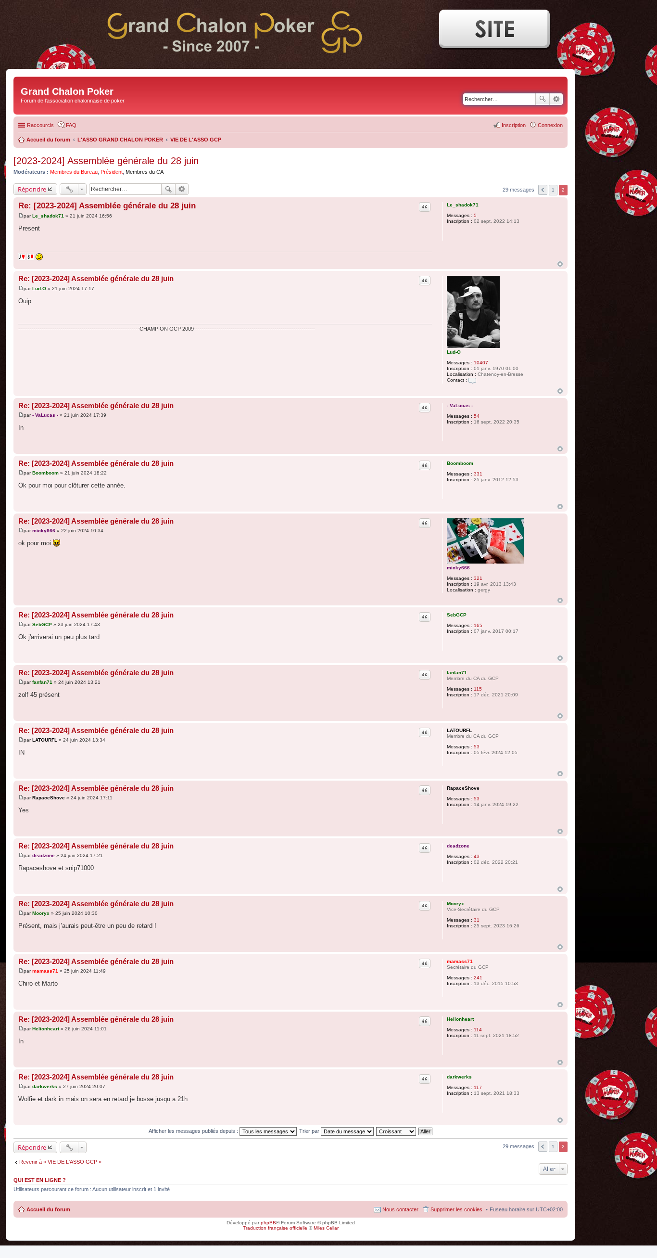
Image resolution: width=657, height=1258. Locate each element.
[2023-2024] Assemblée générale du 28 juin (106, 160)
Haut (560, 264)
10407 (481, 362)
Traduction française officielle (275, 1228)
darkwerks (459, 1076)
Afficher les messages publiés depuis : (194, 1131)
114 (478, 1029)
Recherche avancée (556, 99)
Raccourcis (40, 125)
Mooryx (455, 903)
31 (477, 920)
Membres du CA (145, 172)
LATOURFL (459, 730)
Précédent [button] (542, 190)
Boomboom (460, 463)
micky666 (458, 567)
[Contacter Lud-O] (472, 380)
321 (478, 578)
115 (478, 689)
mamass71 (460, 961)
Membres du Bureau (74, 172)
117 (478, 1087)
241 (478, 977)
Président (112, 172)
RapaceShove (463, 788)
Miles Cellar (326, 1228)
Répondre (32, 189)
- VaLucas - (460, 405)
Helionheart (460, 1019)
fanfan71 (457, 672)
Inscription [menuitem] (514, 125)
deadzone (458, 845)
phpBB (268, 1222)
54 (477, 416)
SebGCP (457, 614)
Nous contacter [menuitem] (400, 1209)
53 (477, 746)
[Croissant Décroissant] (396, 1131)
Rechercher (542, 99)
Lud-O (454, 352)
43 (477, 856)
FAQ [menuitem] (71, 125)
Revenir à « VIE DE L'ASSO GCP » (60, 1162)
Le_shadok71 (463, 204)
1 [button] (553, 190)
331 (478, 473)
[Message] (21, 215)
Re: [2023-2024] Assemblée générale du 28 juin (107, 205)
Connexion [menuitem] (550, 125)
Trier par (310, 1131)
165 (478, 625)
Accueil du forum (48, 1209)
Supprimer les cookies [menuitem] (456, 1209)
